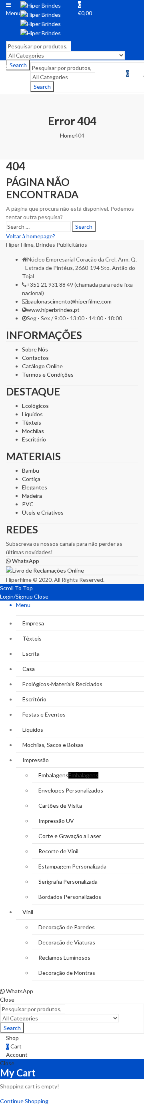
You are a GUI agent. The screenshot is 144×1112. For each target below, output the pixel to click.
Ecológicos (35, 405)
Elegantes (34, 487)
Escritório (34, 439)
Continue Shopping (24, 1101)
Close (41, 596)
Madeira (32, 495)
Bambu (30, 470)
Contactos (35, 357)
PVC (28, 504)
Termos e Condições (48, 374)
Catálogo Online (42, 366)
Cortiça (31, 478)
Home (67, 135)
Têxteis (31, 422)
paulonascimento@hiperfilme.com (70, 301)
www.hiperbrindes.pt (53, 309)
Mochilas (33, 430)
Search (42, 86)
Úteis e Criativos (43, 512)
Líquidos (32, 414)
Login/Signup (16, 596)
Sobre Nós (35, 349)
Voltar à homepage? (30, 236)
